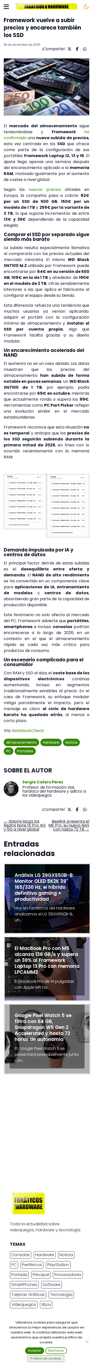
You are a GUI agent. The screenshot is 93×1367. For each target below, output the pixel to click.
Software (51, 1284)
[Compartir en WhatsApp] (84, 49)
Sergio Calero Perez (42, 782)
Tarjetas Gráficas (28, 1294)
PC (8, 751)
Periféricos (32, 1265)
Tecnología (61, 1294)
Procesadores (67, 1275)
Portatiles (25, 751)
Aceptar (34, 1350)
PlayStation (58, 1265)
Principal (41, 1275)
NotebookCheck (28, 730)
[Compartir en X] (68, 49)
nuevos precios (45, 189)
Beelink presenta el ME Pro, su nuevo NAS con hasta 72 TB (68, 825)
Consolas (20, 1255)
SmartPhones (24, 1284)
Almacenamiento (21, 742)
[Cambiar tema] (86, 6)
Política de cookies (46, 1358)
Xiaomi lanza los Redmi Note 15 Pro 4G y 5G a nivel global (25, 825)
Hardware (51, 742)
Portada (19, 1275)
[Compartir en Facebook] (76, 49)
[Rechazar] (86, 1341)
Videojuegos (23, 1304)
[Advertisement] (46, 1134)
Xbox (46, 1304)
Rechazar (56, 1350)
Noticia (71, 742)
